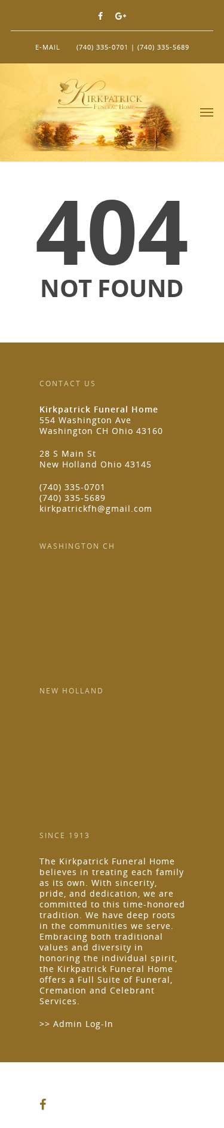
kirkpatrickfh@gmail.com (95, 508)
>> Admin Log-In (76, 1023)
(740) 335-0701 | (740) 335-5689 (132, 46)
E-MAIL (47, 46)
